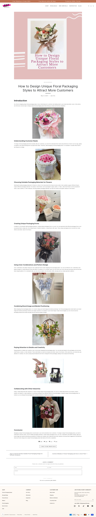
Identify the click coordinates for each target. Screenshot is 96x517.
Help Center (52, 492)
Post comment (48, 478)
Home (45, 82)
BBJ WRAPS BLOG (49, 82)
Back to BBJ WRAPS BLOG (49, 446)
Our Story (28, 492)
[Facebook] (92, 506)
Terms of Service (27, 514)
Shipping (51, 495)
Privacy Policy (19, 514)
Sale (3, 508)
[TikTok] (83, 506)
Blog (27, 500)
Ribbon (3, 500)
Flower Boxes (5, 497)
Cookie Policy (35, 514)
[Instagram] (75, 506)
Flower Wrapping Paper (7, 492)
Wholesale (28, 495)
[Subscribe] (93, 499)
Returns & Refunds (54, 497)
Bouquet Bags (5, 495)
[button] (89, 6)
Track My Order (53, 500)
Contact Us (52, 503)
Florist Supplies (5, 503)
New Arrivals (5, 505)
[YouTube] (88, 506)
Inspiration (28, 497)
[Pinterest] (79, 506)
